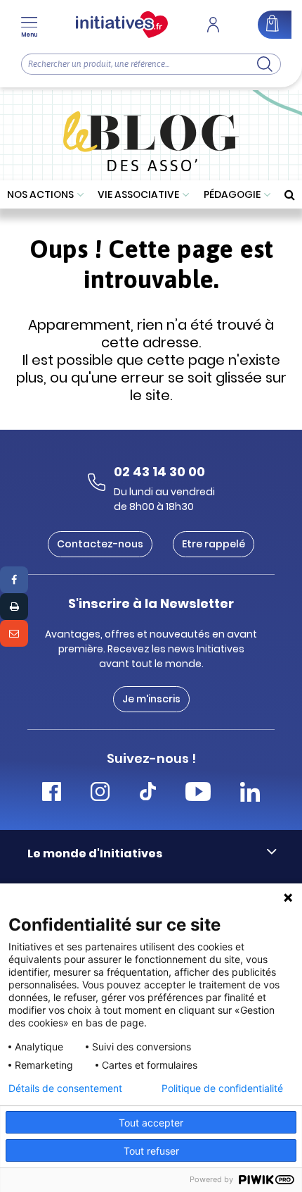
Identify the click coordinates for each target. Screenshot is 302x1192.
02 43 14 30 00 (159, 471)
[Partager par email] (14, 633)
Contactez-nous (100, 544)
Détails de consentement (65, 1088)
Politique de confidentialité (222, 1088)
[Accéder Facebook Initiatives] (51, 793)
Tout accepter (151, 1123)
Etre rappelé (213, 544)
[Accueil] (122, 25)
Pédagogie (232, 194)
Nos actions (40, 194)
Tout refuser (151, 1151)
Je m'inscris (151, 699)
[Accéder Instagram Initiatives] (100, 793)
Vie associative (138, 194)
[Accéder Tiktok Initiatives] (148, 793)
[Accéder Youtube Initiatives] (198, 793)
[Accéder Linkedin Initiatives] (250, 793)
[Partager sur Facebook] (14, 579)
